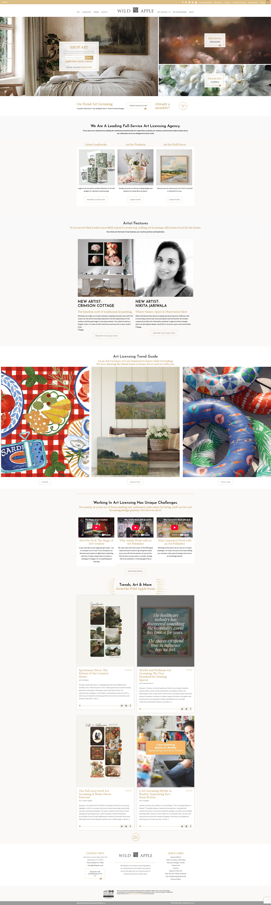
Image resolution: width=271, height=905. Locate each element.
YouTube (196, 2)
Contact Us (176, 865)
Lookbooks (86, 12)
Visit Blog (135, 837)
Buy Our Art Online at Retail (175, 874)
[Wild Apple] (135, 10)
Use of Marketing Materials (176, 876)
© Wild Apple (4, 3)
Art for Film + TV (163, 12)
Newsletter (218, 2)
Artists (104, 12)
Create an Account (239, 2)
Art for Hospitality (146, 683)
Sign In (262, 2)
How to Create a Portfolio (175, 860)
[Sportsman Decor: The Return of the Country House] (105, 631)
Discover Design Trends (176, 863)
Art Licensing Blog (205, 2)
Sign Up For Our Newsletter (95, 874)
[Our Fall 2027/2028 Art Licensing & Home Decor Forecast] (105, 751)
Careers (176, 868)
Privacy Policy (176, 879)
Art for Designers (180, 12)
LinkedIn (192, 2)
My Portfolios (253, 2)
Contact (227, 2)
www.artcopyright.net (135, 893)
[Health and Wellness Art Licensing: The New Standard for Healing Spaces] (165, 631)
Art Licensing (84, 680)
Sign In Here (87, 67)
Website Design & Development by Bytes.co (91, 903)
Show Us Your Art (175, 871)
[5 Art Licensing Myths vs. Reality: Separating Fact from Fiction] (165, 751)
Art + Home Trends (85, 801)
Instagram (186, 2)
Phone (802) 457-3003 (95, 863)
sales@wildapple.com (95, 865)
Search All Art (176, 857)
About (191, 12)
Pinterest (189, 2)
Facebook (182, 2)
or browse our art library (79, 61)
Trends (96, 12)
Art (78, 12)
